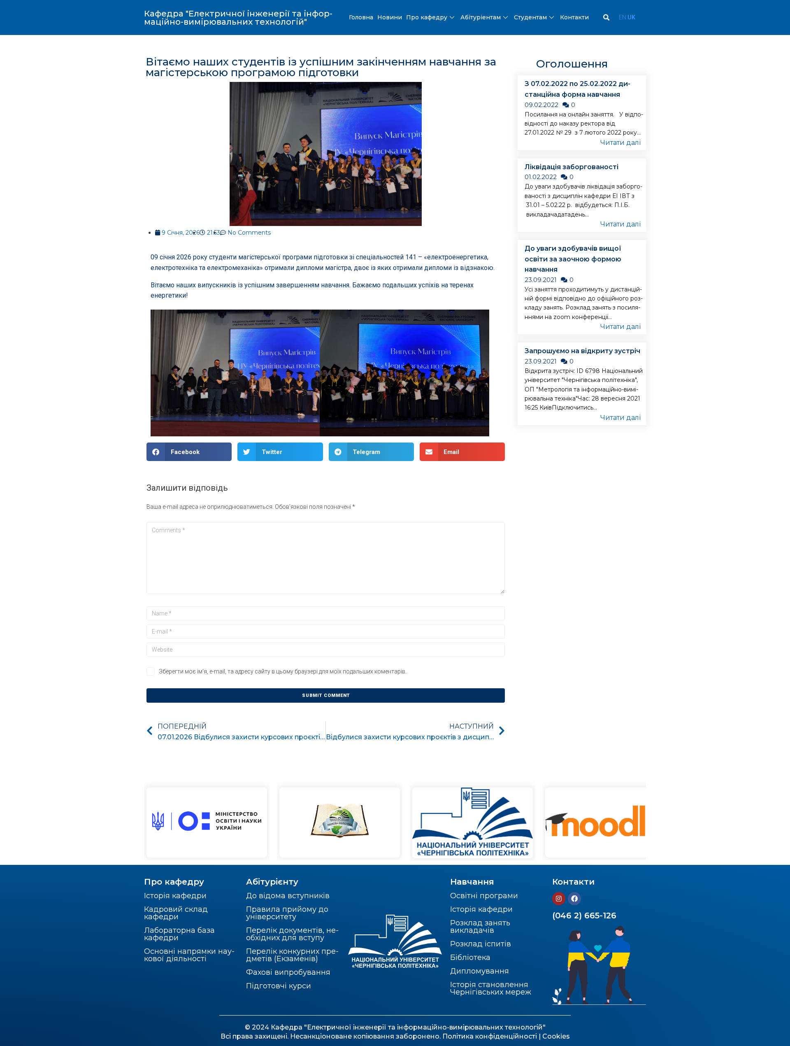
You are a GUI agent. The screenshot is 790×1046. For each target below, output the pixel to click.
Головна (361, 17)
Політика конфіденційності (489, 1036)
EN (622, 17)
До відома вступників (288, 895)
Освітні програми (484, 895)
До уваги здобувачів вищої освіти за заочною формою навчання (573, 259)
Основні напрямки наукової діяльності (189, 955)
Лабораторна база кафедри (179, 934)
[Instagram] (558, 898)
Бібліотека (470, 957)
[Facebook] (574, 898)
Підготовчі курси (278, 985)
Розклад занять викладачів (480, 926)
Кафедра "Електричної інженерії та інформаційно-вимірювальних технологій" (238, 18)
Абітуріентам (480, 17)
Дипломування (479, 971)
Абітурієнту (272, 882)
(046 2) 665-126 (584, 915)
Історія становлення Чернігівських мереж (490, 988)
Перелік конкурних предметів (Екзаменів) (292, 955)
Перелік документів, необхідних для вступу (292, 934)
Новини (389, 17)
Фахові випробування (288, 972)
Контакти (574, 17)
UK (631, 17)
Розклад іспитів (480, 943)
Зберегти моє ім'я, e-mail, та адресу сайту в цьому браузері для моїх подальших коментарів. (283, 671)
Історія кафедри (175, 895)
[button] (189, 452)
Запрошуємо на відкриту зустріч (582, 351)
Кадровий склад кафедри (176, 913)
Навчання (472, 882)
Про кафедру (426, 17)
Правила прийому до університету (287, 913)
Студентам (530, 17)
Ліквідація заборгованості (571, 167)
